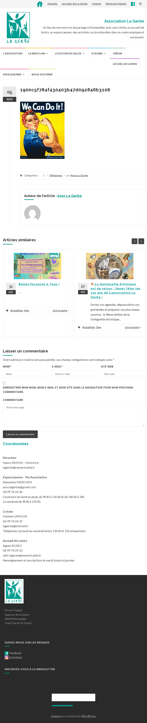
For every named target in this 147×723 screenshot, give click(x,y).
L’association (12, 53)
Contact (96, 3)
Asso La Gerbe (79, 175)
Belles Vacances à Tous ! (39, 284)
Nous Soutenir (42, 74)
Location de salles (68, 53)
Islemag (56, 716)
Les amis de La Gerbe (74, 3)
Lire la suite (60, 310)
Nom (7, 366)
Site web (107, 366)
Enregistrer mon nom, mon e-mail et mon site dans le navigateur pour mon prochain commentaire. (68, 389)
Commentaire (13, 400)
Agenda (52, 3)
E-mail (57, 366)
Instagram (15, 657)
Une (26, 310)
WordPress (89, 716)
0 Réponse (55, 175)
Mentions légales (116, 3)
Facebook (15, 652)
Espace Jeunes (12, 74)
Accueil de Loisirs (125, 64)
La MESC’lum (36, 53)
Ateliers (97, 53)
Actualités (16, 310)
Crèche (117, 53)
